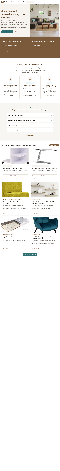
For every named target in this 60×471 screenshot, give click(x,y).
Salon (42, 1)
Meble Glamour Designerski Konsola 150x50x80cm (44, 168)
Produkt (20, 199)
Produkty (38, 1)
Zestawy (51, 1)
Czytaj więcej (5, 178)
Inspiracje (56, 1)
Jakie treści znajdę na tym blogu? (15, 115)
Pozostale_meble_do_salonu (9, 199)
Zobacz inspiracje (19, 31)
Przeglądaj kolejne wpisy (29, 254)
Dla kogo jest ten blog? (13, 130)
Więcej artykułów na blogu (29, 135)
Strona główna (30, 1)
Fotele (34, 234)
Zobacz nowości (53, 145)
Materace (5, 234)
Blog (34, 1)
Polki (34, 199)
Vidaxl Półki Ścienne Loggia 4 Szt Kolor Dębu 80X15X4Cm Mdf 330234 (43, 202)
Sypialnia (46, 1)
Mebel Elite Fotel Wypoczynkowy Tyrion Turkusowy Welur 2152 (42, 237)
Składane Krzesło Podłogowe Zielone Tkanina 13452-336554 (14, 202)
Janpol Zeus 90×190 (7, 237)
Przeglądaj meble (6, 31)
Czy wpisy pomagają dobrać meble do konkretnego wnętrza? (22, 120)
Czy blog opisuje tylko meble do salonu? (17, 125)
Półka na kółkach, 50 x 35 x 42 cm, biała (12, 168)
